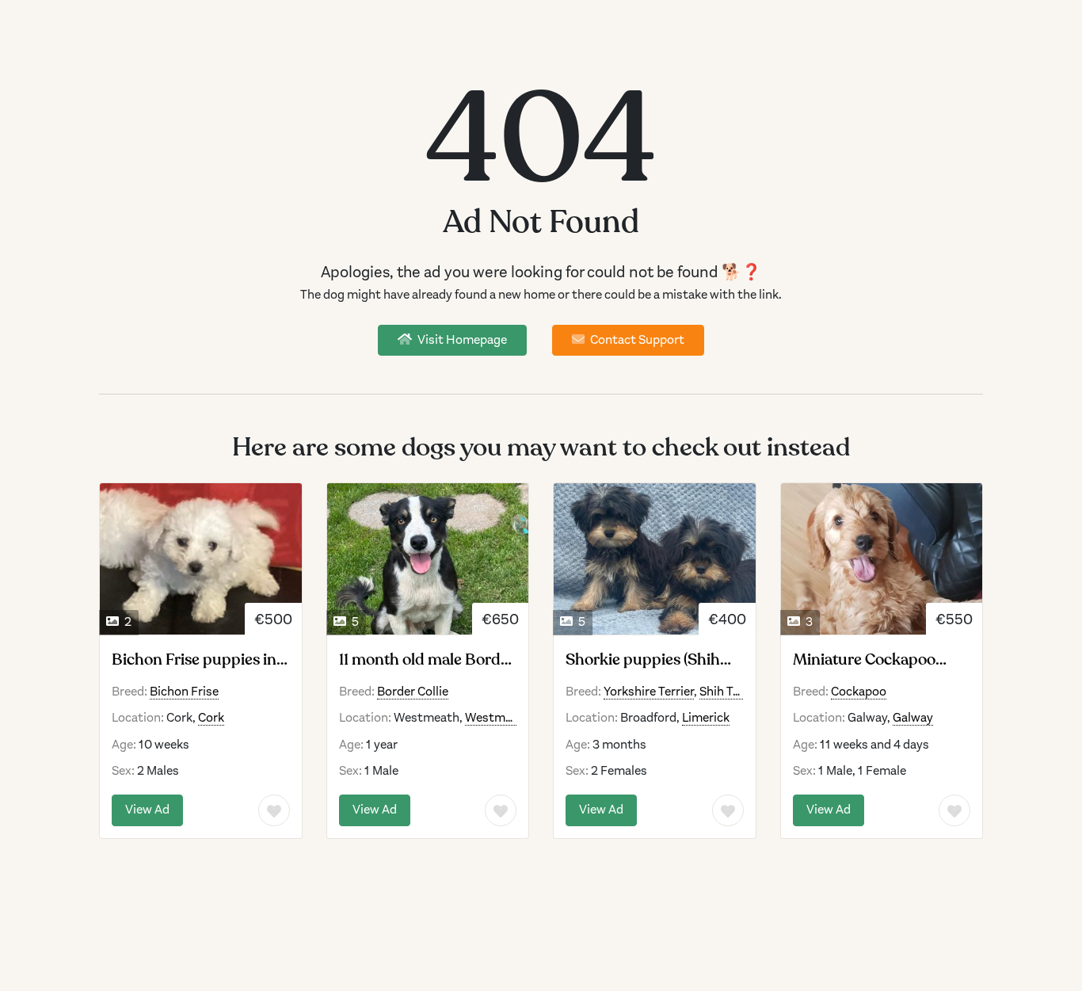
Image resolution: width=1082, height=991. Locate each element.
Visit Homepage (461, 340)
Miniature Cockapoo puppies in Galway (864, 659)
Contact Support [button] (636, 340)
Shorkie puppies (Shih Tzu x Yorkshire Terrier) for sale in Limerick (645, 659)
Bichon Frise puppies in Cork (194, 659)
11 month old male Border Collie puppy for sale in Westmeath (427, 659)
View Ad (147, 809)
